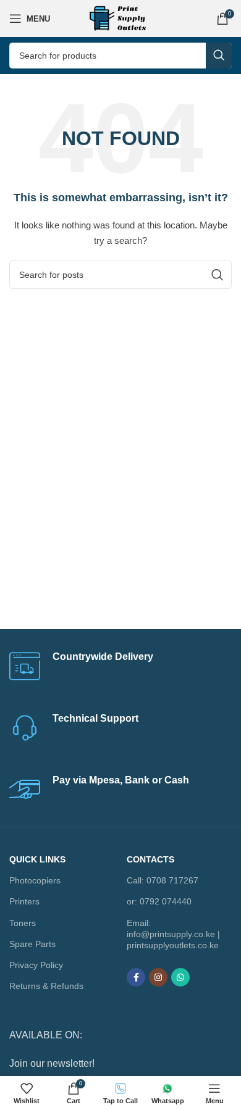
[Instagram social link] (158, 977)
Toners (22, 923)
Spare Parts (32, 944)
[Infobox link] (120, 666)
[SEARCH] (219, 56)
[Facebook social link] (136, 977)
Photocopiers (35, 880)
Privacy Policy (36, 965)
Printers (24, 901)
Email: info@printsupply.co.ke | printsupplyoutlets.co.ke (173, 934)
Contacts (150, 859)
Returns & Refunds (46, 986)
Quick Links (37, 859)
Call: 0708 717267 (162, 880)
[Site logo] (120, 18)
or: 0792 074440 (159, 901)
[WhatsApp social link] (180, 977)
